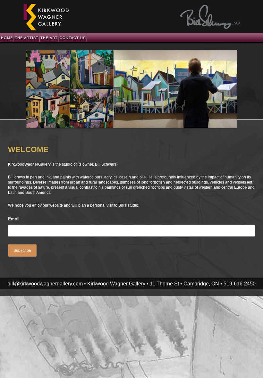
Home (7, 37)
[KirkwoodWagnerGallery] (46, 30)
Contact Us (73, 37)
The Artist (26, 37)
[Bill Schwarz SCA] (210, 27)
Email (15, 218)
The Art (49, 37)
